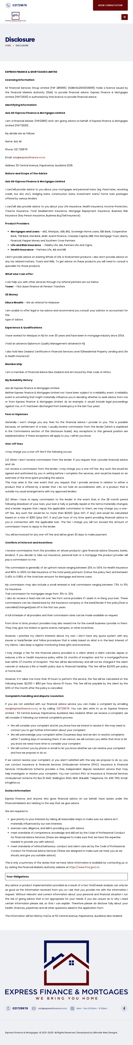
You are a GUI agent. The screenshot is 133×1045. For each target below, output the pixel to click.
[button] (124, 17)
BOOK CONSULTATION (110, 5)
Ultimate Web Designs (105, 1032)
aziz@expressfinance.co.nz (29, 157)
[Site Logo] (15, 17)
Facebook (124, 1008)
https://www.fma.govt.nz (84, 867)
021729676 (19, 5)
